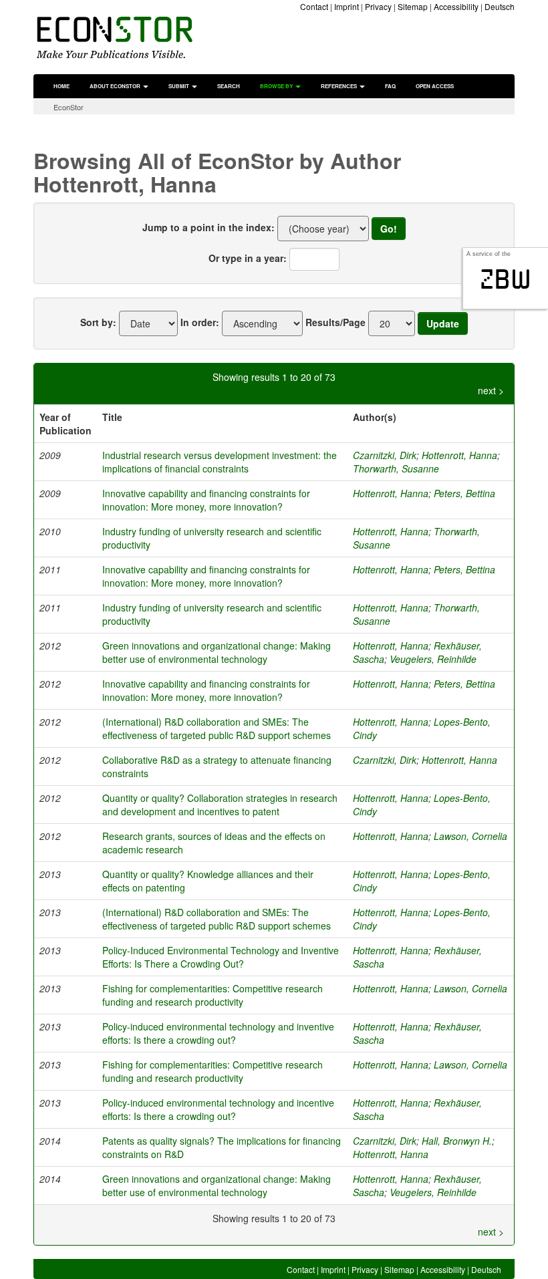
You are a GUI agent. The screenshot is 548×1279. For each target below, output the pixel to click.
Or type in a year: (248, 258)
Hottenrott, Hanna (459, 455)
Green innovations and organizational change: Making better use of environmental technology (216, 652)
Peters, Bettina (464, 493)
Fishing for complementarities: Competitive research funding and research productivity (212, 995)
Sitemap (413, 6)
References (339, 86)
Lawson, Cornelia (470, 836)
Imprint (346, 6)
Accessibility (456, 6)
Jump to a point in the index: (208, 227)
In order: (199, 322)
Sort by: (98, 322)
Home (61, 86)
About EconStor (116, 86)
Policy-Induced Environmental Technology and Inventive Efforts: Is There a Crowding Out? (220, 957)
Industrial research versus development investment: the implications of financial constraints (219, 461)
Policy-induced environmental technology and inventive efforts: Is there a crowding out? (218, 1033)
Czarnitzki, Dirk (384, 455)
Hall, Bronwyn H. (457, 1140)
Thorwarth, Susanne (396, 468)
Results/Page (335, 322)
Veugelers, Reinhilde (433, 659)
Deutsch (500, 6)
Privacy (378, 6)
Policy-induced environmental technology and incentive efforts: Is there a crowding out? (218, 1109)
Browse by (277, 86)
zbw (505, 279)
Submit (179, 86)
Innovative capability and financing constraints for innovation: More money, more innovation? (206, 499)
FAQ (390, 86)
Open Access (435, 86)
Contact (314, 6)
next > (491, 390)
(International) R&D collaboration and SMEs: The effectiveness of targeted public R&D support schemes (216, 728)
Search (228, 86)
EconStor (68, 107)
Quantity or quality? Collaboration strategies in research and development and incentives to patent (219, 804)
